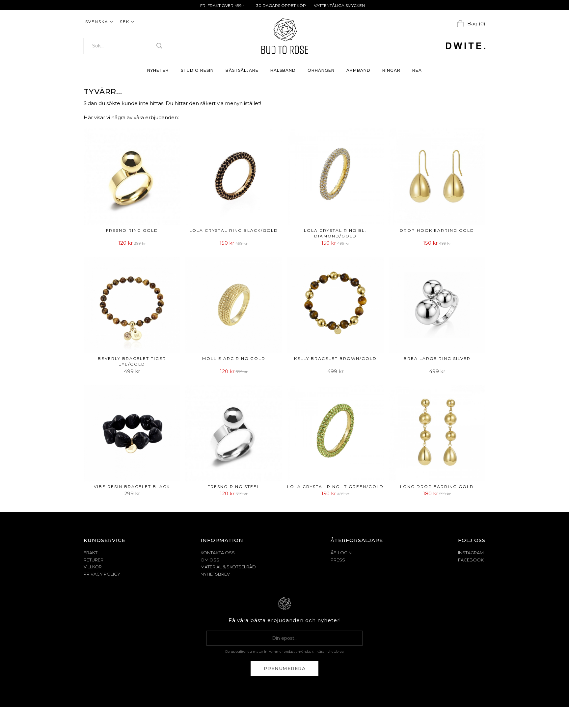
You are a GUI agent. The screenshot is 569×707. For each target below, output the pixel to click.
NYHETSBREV (215, 574)
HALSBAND (283, 70)
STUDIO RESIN (197, 70)
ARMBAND (358, 70)
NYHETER (158, 70)
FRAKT (90, 552)
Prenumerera (285, 668)
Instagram (471, 552)
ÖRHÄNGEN (321, 70)
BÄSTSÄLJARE (242, 70)
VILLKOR (93, 566)
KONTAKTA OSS (218, 552)
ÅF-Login (341, 552)
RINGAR (391, 70)
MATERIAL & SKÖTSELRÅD (228, 566)
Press (338, 559)
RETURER (93, 559)
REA (417, 70)
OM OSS (210, 559)
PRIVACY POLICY (102, 574)
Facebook (471, 559)
